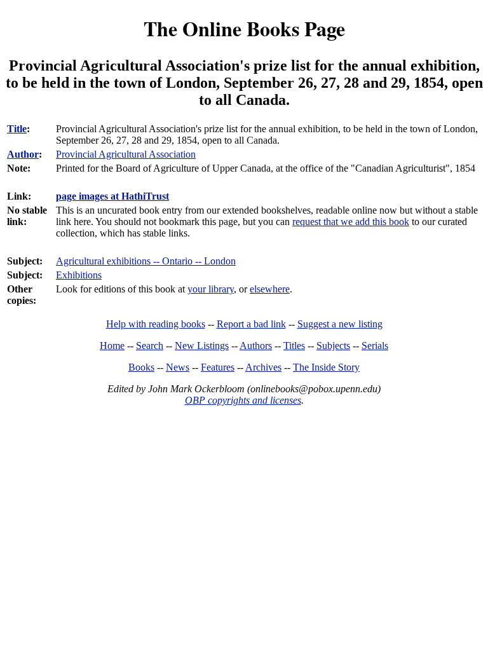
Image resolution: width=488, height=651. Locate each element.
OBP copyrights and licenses (243, 400)
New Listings (202, 345)
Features (217, 367)
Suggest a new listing (340, 324)
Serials (375, 345)
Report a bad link (251, 324)
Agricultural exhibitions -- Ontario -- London (146, 261)
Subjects (333, 345)
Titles (294, 345)
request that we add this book (350, 221)
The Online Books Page (244, 28)
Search (149, 345)
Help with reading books (155, 324)
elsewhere (270, 289)
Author (23, 154)
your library (210, 289)
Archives (263, 367)
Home (112, 345)
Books (141, 367)
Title (17, 128)
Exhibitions (79, 275)
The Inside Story (326, 367)
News (177, 367)
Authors (256, 345)
